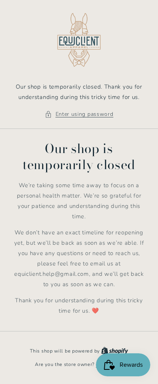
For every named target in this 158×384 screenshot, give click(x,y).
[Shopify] (114, 351)
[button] (79, 114)
